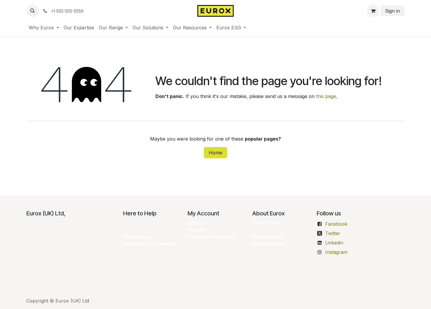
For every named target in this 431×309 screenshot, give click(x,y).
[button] (32, 11)
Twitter (332, 233)
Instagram (336, 252)
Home (215, 153)
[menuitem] (43, 27)
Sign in (392, 11)
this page (326, 96)
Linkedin (334, 243)
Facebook (336, 224)
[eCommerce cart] (373, 11)
